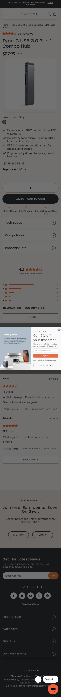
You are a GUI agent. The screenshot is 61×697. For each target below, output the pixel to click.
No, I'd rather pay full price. (46, 365)
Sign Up (45, 356)
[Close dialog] (59, 329)
